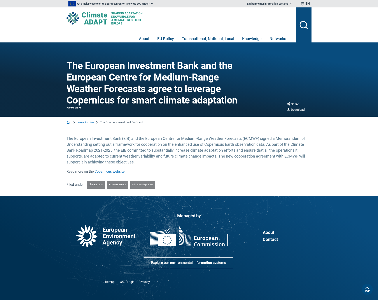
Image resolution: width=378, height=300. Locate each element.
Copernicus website (109, 171)
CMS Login (127, 282)
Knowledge (252, 38)
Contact (270, 239)
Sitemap (109, 282)
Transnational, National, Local (208, 38)
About (144, 38)
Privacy (145, 282)
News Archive (85, 122)
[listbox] (110, 3)
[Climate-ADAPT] (179, 18)
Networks (278, 38)
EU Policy (165, 38)
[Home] (68, 122)
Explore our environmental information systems (188, 263)
